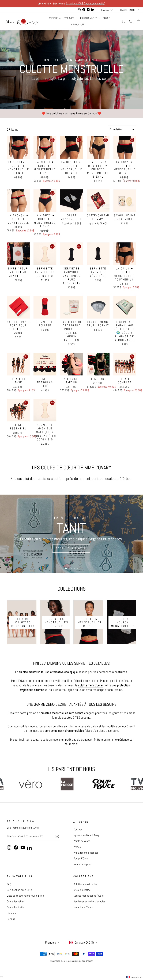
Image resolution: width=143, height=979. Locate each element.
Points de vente (81, 841)
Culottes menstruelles (85, 884)
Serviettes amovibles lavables (89, 901)
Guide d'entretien (16, 907)
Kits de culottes (82, 890)
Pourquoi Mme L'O (89, 18)
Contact (77, 829)
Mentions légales (82, 864)
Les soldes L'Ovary (83, 907)
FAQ (9, 884)
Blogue (106, 18)
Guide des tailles (16, 901)
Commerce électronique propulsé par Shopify (71, 961)
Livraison (11, 913)
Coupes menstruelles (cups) (88, 895)
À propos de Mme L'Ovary (86, 835)
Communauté (78, 24)
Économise (69, 18)
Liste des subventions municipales (25, 895)
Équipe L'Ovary (80, 858)
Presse (77, 847)
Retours (11, 919)
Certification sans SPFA (19, 890)
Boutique (53, 18)
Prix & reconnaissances (86, 852)
